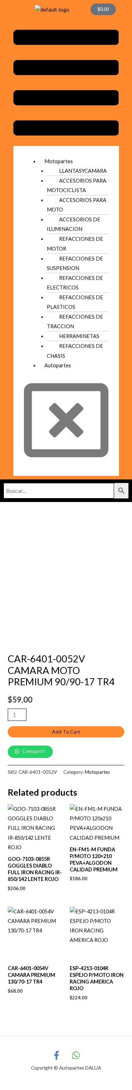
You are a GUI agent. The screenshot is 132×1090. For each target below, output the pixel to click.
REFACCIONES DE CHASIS (75, 351)
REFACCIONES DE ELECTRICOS (75, 282)
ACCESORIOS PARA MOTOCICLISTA (76, 185)
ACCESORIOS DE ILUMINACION (73, 224)
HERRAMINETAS (79, 336)
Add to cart (66, 732)
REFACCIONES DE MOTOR (75, 243)
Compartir (33, 751)
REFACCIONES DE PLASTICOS (75, 302)
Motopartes (58, 161)
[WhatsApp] (75, 1055)
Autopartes (57, 365)
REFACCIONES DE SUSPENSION (75, 263)
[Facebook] (56, 1055)
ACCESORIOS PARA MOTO (76, 205)
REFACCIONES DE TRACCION (75, 321)
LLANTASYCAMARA (83, 171)
